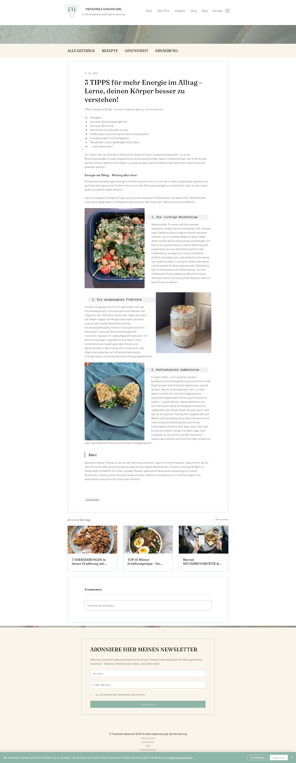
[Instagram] (227, 10)
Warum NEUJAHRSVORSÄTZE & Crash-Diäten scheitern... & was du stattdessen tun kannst (203, 562)
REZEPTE (110, 51)
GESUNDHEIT (136, 51)
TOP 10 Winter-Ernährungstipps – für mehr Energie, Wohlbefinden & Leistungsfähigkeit (143, 562)
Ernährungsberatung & (95, 14)
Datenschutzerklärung (181, 757)
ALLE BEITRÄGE (81, 51)
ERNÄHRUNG (166, 51)
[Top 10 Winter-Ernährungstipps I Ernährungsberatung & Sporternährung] (148, 540)
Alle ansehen (222, 519)
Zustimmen (279, 757)
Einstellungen (257, 757)
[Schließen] (292, 757)
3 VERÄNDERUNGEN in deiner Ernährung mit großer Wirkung (89, 562)
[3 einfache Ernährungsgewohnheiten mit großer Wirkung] (92, 540)
